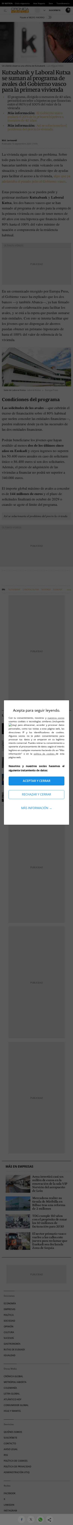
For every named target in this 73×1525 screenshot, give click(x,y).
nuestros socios (56, 717)
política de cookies (45, 753)
